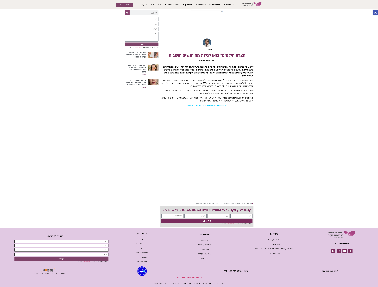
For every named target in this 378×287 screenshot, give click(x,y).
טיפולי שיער (215, 5)
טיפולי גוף (188, 5)
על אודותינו (229, 5)
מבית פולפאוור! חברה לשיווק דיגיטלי (189, 277)
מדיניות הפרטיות (230, 224)
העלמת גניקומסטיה (274, 240)
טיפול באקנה (205, 249)
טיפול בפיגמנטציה (274, 253)
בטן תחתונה (239, 203)
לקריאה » (143, 60)
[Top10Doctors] (142, 271)
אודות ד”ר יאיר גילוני (142, 243)
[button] (375, 12)
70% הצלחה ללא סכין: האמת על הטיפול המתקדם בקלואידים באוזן (136, 54)
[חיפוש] (127, 12)
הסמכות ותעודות (142, 257)
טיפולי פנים (202, 5)
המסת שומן (202, 60)
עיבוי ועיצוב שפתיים (204, 254)
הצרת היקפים (218, 203)
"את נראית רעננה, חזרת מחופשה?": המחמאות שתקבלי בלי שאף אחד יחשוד (136, 68)
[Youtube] (344, 251)
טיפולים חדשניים (173, 5)
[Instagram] (339, 251)
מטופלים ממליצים (142, 252)
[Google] (333, 251)
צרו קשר (144, 5)
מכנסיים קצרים (209, 203)
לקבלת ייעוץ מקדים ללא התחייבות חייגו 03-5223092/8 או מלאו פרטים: (207, 210)
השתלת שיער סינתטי (204, 245)
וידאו (159, 5)
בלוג (152, 5)
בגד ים (246, 203)
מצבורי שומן (200, 203)
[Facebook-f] (350, 251)
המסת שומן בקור (229, 203)
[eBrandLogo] (48, 270)
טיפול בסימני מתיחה (274, 244)
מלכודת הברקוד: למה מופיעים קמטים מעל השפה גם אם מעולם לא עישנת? (136, 82)
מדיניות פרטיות (142, 262)
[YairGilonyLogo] (342, 234)
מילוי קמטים (204, 240)
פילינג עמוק (204, 258)
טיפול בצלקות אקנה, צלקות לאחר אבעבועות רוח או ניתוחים (274, 249)
